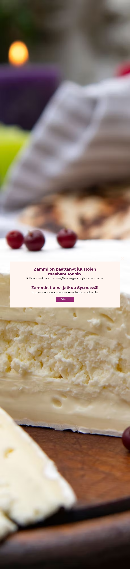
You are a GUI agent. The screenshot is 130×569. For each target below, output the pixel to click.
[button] (122, 258)
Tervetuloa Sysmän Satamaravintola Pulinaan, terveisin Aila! (65, 292)
